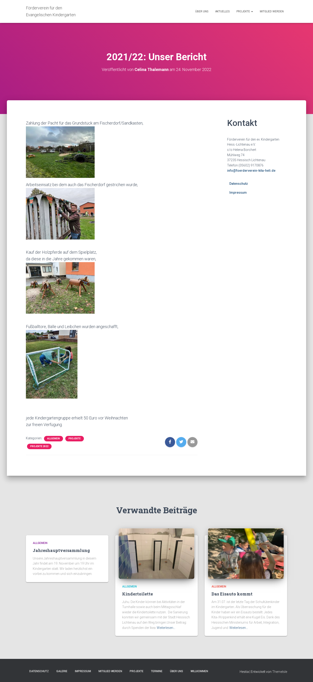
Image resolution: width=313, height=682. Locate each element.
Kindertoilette (137, 594)
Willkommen (199, 671)
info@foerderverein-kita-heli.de (251, 170)
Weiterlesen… (166, 628)
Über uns (201, 11)
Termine (156, 671)
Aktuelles (222, 11)
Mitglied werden (272, 11)
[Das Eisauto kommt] (246, 553)
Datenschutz (238, 183)
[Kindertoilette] (156, 553)
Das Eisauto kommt (232, 594)
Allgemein (53, 438)
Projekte (243, 11)
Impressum (238, 192)
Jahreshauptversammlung (61, 550)
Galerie (61, 671)
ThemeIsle (279, 672)
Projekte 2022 (39, 446)
